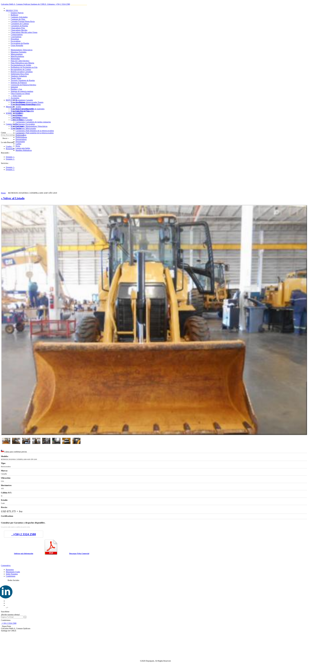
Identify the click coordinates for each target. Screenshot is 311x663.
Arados (18, 107)
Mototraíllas (15, 59)
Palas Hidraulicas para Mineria (22, 63)
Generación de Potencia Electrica (23, 85)
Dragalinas (15, 39)
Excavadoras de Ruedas (20, 43)
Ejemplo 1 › (10, 157)
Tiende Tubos (16, 78)
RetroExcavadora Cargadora (22, 72)
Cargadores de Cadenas (20, 24)
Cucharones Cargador (24, 120)
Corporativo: (6, 565)
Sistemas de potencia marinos (22, 91)
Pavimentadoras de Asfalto (21, 65)
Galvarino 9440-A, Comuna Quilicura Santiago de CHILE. (24, 4)
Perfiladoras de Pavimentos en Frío (24, 67)
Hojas (18, 146)
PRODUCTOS (12, 10)
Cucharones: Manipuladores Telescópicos (31, 126)
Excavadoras (16, 41)
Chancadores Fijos (18, 28)
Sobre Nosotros (12, 574)
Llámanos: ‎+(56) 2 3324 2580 (58, 4)
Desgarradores (21, 139)
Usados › (9, 146)
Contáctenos (10, 576)
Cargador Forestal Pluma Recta (23, 21)
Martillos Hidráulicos (24, 150)
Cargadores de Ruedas (19, 26)
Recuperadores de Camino (21, 69)
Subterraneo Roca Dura (20, 74)
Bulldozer (14, 15)
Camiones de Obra (18, 19)
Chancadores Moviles (19, 30)
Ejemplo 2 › (10, 159)
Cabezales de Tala (22, 111)
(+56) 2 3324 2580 (8, 623)
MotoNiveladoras (17, 56)
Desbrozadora (21, 135)
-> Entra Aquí (16, 96)
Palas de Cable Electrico (20, 61)
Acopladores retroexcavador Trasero (29, 102)
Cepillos (19, 113)
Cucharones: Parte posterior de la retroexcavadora (35, 133)
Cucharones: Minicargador (26, 128)
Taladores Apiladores (19, 76)
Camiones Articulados (19, 17)
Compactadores (17, 35)
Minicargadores (17, 54)
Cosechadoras (16, 37)
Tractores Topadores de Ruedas (23, 80)
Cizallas (19, 115)
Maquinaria (10, 107)
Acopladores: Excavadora (25, 104)
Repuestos (10, 570)
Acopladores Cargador (24, 100)
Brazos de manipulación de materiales (30, 109)
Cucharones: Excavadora (25, 124)
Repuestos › (10, 149)
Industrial (14, 87)
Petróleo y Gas (16, 89)
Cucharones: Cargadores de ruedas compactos (33, 122)
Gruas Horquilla (17, 45)
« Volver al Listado (13, 198)
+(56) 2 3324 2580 (23, 534)
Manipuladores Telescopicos (21, 50)
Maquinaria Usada (13, 572)
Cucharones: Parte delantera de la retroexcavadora (35, 131)
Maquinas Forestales (18, 52)
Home (3, 193)
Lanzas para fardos (23, 148)
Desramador (20, 142)
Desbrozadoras (21, 137)
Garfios (18, 144)
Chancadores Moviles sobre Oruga (24, 32)
